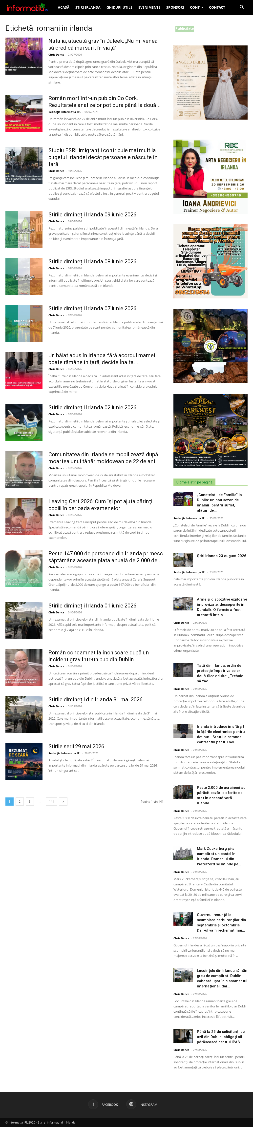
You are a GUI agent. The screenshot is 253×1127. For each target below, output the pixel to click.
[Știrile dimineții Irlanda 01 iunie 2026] (23, 620)
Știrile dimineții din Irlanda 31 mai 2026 (95, 699)
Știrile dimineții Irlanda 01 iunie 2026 (92, 606)
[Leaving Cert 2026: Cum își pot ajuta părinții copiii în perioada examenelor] (23, 516)
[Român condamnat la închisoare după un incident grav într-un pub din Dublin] (23, 667)
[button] (242, 7)
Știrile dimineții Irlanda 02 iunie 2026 (92, 407)
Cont (195, 7)
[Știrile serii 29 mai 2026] (23, 761)
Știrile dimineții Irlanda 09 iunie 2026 (92, 214)
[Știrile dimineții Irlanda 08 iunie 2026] (23, 276)
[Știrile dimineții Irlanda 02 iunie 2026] (23, 422)
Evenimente (149, 7)
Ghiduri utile (119, 7)
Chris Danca (56, 54)
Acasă (63, 7)
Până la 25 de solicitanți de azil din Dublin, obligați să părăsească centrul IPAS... (221, 1036)
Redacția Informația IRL (64, 112)
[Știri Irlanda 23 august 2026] (183, 560)
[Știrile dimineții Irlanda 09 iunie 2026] (23, 229)
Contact (217, 7)
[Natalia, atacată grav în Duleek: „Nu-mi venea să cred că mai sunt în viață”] (23, 56)
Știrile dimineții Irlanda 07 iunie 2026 (92, 308)
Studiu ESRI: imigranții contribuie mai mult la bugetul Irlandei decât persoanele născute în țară (103, 157)
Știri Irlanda (88, 7)
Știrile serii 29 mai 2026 (76, 746)
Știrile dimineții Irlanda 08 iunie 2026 (92, 261)
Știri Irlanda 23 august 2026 (221, 556)
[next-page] (63, 801)
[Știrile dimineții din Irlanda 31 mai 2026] (23, 714)
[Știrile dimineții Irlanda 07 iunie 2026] (23, 323)
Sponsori (175, 7)
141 (51, 801)
